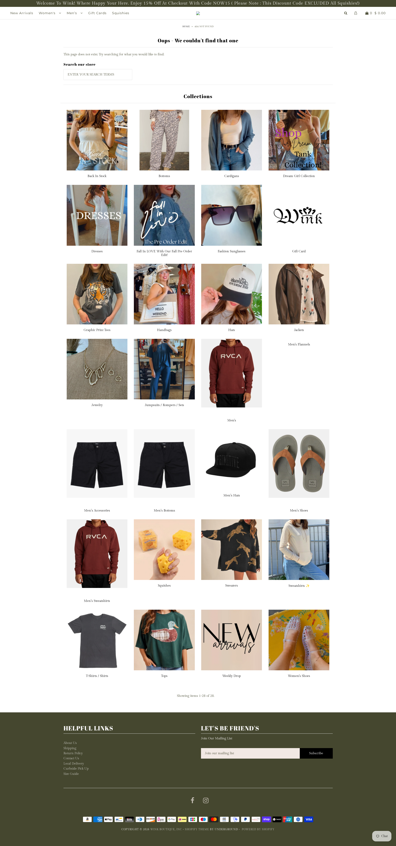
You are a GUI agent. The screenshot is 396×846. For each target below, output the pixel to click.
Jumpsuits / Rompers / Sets (164, 405)
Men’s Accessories (97, 510)
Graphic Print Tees (97, 330)
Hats (231, 330)
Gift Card (299, 251)
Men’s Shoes (299, 510)
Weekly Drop (231, 676)
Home (186, 26)
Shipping (69, 748)
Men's (231, 420)
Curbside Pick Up (76, 769)
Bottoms (164, 176)
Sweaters (231, 585)
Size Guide (71, 774)
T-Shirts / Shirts (97, 676)
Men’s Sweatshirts (97, 601)
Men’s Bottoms (164, 510)
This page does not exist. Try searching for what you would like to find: (113, 54)
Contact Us (71, 758)
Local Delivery (73, 763)
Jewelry (97, 405)
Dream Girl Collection (299, 176)
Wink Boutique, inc (166, 829)
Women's (48, 13)
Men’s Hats (231, 495)
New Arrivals (21, 13)
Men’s (72, 13)
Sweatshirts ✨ (299, 586)
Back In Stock (97, 176)
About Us (70, 743)
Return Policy (73, 753)
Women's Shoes (299, 676)
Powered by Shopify (258, 829)
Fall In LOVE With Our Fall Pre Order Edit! (164, 253)
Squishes (164, 585)
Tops (164, 676)
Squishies (120, 13)
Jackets (299, 330)
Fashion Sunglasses (231, 251)
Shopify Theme (197, 829)
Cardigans (231, 176)
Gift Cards (97, 13)
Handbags (164, 330)
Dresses (97, 251)
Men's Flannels (299, 344)
